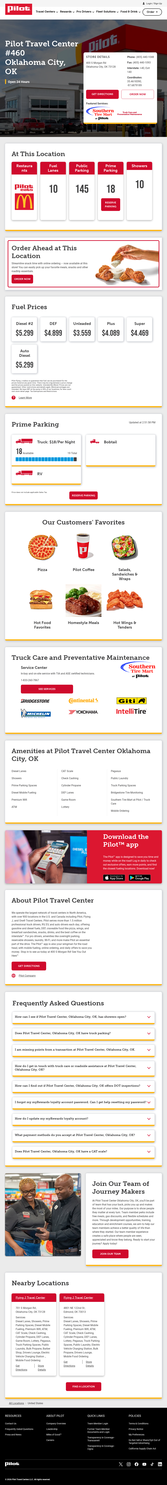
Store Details (42, 1367)
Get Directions (102, 94)
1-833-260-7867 (30, 680)
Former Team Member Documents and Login (98, 1430)
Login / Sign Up (154, 3)
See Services (46, 689)
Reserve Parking (110, 204)
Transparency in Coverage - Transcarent (101, 1439)
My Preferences (136, 1434)
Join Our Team (110, 1253)
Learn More (25, 397)
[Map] (123, 943)
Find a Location (83, 1386)
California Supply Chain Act (142, 1448)
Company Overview (56, 1423)
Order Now (137, 94)
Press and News (13, 1434)
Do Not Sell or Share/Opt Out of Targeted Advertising (144, 1441)
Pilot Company (27, 975)
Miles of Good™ (54, 1434)
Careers (50, 1440)
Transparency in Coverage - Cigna (101, 1447)
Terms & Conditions (138, 1423)
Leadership (52, 1429)
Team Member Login (97, 1423)
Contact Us (10, 1423)
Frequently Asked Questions (19, 1429)
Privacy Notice (136, 1429)
